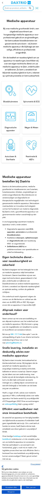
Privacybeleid (35, 464)
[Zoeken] (30, 8)
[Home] (2, 2)
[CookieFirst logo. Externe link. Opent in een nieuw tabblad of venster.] (3, 467)
